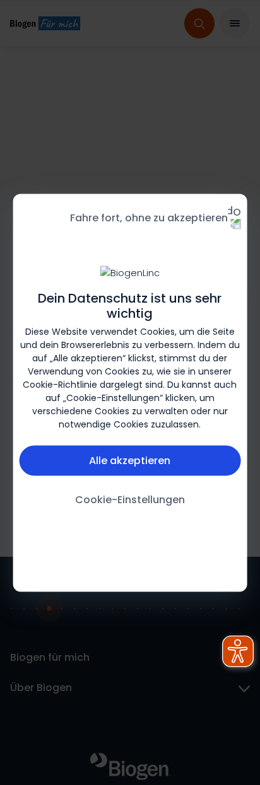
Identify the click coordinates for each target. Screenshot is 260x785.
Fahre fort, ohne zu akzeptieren (149, 217)
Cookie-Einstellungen (130, 499)
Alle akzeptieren (129, 460)
